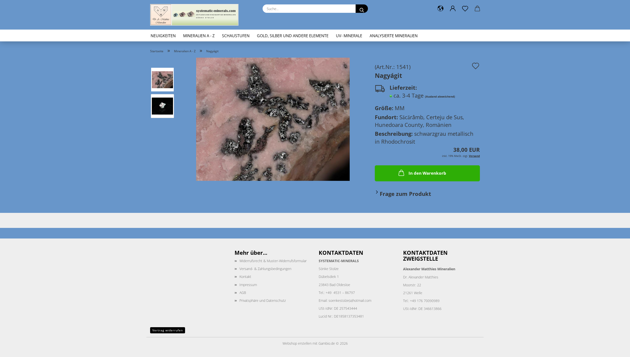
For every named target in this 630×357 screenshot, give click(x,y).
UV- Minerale (349, 35)
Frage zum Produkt (405, 193)
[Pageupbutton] (616, 349)
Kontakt (245, 276)
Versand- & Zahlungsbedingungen (265, 268)
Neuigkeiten (163, 35)
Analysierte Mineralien (394, 35)
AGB (242, 292)
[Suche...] (362, 8)
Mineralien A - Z (199, 35)
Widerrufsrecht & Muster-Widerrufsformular (273, 260)
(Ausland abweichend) (440, 96)
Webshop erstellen (297, 343)
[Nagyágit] (273, 118)
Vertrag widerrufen (167, 330)
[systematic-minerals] (196, 15)
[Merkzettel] (465, 8)
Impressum (248, 284)
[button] (440, 8)
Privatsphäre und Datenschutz (262, 300)
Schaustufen (236, 35)
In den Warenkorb (427, 173)
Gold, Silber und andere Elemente (293, 35)
